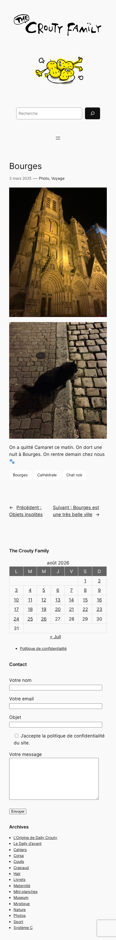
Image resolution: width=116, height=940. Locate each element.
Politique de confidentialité (43, 648)
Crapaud (21, 867)
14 (71, 600)
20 (58, 609)
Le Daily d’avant (27, 843)
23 (99, 609)
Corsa (18, 855)
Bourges (20, 475)
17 (16, 609)
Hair (17, 873)
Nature (19, 909)
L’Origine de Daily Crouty (35, 837)
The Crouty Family (29, 550)
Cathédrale (47, 475)
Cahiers (20, 849)
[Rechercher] (92, 113)
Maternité (21, 885)
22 (85, 609)
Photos (19, 915)
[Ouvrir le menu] (58, 138)
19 (43, 609)
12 (43, 600)
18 (30, 609)
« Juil (55, 636)
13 (57, 600)
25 (30, 619)
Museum (20, 897)
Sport (18, 921)
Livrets (19, 879)
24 (16, 619)
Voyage (57, 178)
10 (16, 600)
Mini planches (25, 891)
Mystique (21, 903)
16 (99, 600)
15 (85, 600)
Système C (23, 927)
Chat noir (74, 475)
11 (30, 600)
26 (44, 619)
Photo (44, 178)
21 (71, 609)
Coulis (18, 861)
